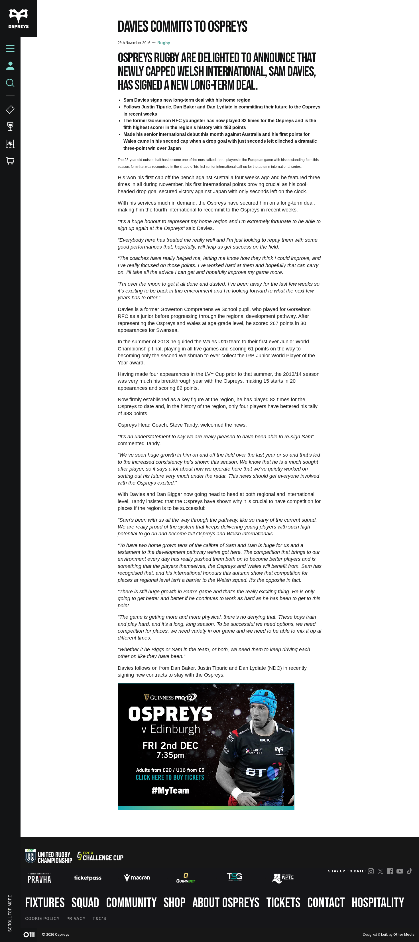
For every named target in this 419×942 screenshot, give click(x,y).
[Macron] (137, 878)
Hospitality (378, 903)
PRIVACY (76, 919)
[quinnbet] (186, 878)
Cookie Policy (42, 919)
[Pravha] (39, 878)
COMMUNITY (131, 903)
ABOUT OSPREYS (225, 903)
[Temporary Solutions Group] (234, 878)
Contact (326, 903)
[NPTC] (283, 878)
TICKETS (283, 903)
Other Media (403, 934)
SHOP (175, 903)
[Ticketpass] (88, 878)
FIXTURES (45, 903)
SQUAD (85, 903)
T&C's (99, 919)
